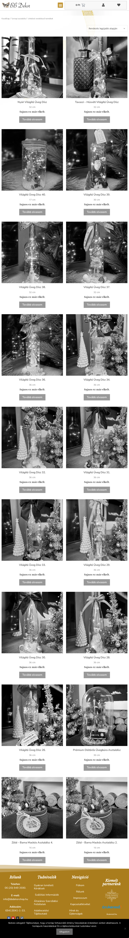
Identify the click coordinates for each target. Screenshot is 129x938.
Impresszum (80, 898)
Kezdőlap (6, 18)
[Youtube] (13, 918)
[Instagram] (17, 918)
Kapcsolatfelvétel (80, 904)
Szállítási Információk (47, 895)
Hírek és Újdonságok (76, 912)
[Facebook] (8, 918)
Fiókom (80, 885)
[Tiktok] (22, 918)
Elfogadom (64, 931)
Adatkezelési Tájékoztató (41, 912)
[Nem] (125, 928)
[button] (60, 5)
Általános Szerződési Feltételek (46, 902)
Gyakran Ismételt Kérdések (43, 887)
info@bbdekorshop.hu (15, 899)
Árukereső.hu (112, 914)
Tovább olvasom (32, 119)
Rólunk (80, 891)
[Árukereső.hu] (111, 909)
